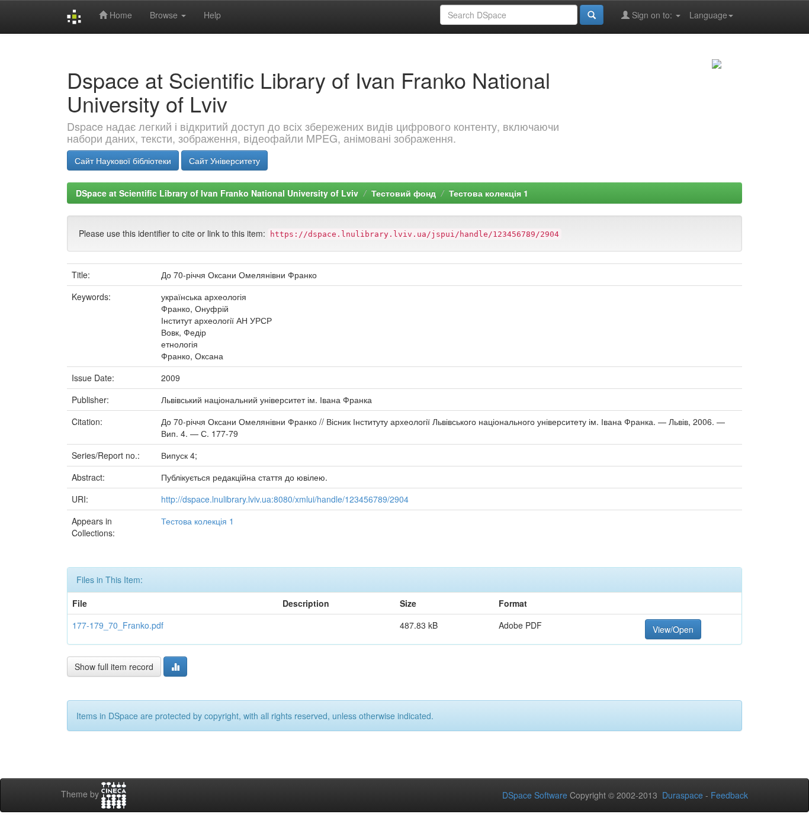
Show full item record (114, 666)
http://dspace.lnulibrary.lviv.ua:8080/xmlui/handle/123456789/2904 (285, 499)
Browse (165, 15)
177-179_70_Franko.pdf (117, 625)
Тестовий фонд (403, 193)
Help (212, 15)
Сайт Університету (224, 160)
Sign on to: (652, 15)
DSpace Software (534, 795)
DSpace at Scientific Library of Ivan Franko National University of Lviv (217, 193)
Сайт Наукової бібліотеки (123, 160)
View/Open (673, 629)
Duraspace (682, 795)
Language (708, 15)
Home (119, 15)
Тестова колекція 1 (488, 193)
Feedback (729, 795)
